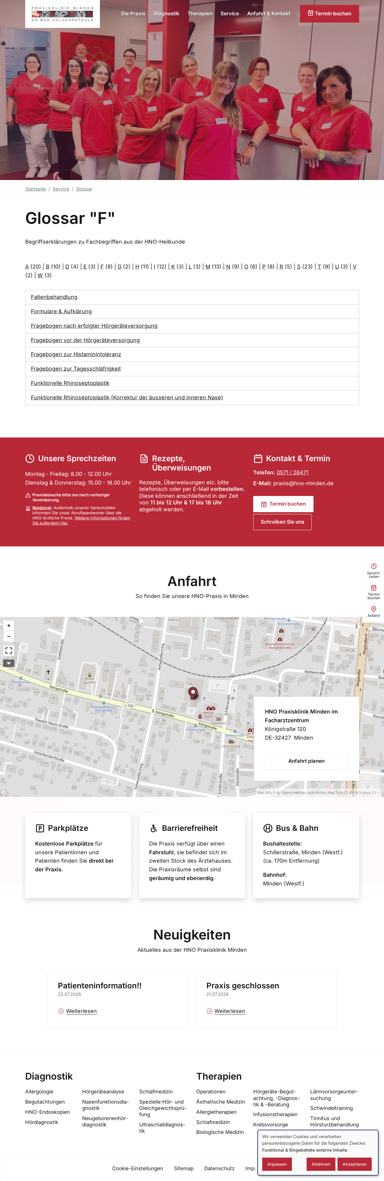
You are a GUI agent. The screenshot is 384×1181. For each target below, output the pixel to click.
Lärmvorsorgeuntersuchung (334, 1095)
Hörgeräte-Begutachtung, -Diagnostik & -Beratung (276, 1098)
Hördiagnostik (41, 1122)
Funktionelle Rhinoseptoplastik (70, 383)
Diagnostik (166, 14)
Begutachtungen (45, 1102)
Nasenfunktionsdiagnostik (105, 1105)
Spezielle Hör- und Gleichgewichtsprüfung (163, 1108)
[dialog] (318, 1152)
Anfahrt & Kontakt (268, 14)
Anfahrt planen (306, 761)
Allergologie (39, 1092)
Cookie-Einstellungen (137, 1168)
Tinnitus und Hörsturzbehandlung (334, 1121)
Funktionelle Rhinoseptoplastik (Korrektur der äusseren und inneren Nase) (127, 397)
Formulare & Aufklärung (61, 311)
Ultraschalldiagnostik (162, 1128)
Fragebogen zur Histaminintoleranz (76, 354)
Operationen (211, 1092)
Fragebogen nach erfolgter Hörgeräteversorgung (94, 326)
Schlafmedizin (156, 1092)
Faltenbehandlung (54, 297)
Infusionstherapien (275, 1114)
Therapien (200, 14)
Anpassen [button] (277, 1164)
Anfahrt (192, 581)
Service (229, 14)
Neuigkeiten (192, 935)
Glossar (84, 189)
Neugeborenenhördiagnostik (105, 1121)
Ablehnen (321, 1164)
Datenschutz (219, 1168)
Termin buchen (332, 14)
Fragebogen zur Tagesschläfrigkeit (76, 368)
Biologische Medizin (220, 1132)
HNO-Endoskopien (47, 1112)
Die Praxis (133, 14)
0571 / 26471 (292, 472)
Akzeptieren (355, 1164)
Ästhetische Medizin (220, 1102)
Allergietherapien (216, 1112)
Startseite (35, 189)
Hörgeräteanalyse (103, 1092)
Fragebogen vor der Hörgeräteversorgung (85, 340)
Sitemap (184, 1168)
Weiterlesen (81, 1011)
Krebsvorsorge (270, 1125)
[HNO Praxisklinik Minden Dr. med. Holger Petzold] (62, 14)
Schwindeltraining (331, 1108)
